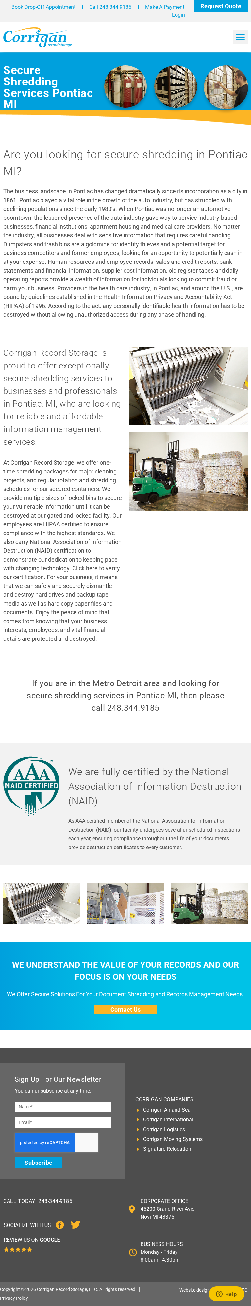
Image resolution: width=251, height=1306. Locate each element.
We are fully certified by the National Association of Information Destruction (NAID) (155, 786)
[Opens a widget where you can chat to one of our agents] (226, 1294)
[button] (240, 37)
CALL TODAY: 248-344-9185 (37, 1201)
